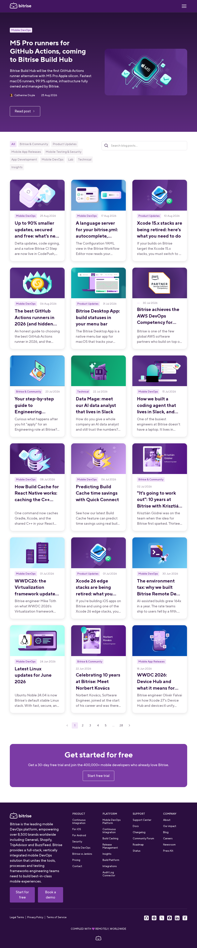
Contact (77, 866)
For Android (79, 835)
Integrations (110, 866)
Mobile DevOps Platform (112, 821)
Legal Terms (17, 917)
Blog (166, 832)
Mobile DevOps (21, 30)
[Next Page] (129, 725)
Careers (168, 838)
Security (77, 841)
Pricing (76, 860)
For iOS (76, 829)
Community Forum (143, 838)
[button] (184, 6)
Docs (136, 826)
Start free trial (98, 775)
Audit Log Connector (109, 874)
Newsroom (169, 844)
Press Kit (168, 851)
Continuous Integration (79, 821)
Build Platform (111, 860)
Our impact (169, 826)
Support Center (142, 820)
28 (121, 725)
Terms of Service (57, 917)
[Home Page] (20, 6)
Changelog (139, 832)
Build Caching (110, 838)
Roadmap (138, 844)
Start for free (22, 895)
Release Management (110, 846)
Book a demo (50, 895)
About (166, 820)
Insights (107, 854)
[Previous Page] (67, 725)
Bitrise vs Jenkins (82, 854)
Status (136, 851)
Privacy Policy (35, 917)
